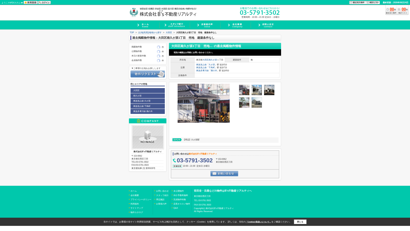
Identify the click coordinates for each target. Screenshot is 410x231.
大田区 (205, 60)
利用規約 (135, 204)
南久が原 (213, 60)
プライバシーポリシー (141, 199)
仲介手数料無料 (180, 195)
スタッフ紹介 (162, 195)
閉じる (300, 222)
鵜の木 (214, 70)
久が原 (212, 64)
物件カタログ (137, 212)
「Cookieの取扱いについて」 (258, 222)
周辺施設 (160, 199)
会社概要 (135, 195)
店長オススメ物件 (181, 204)
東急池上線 (201, 64)
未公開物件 (178, 191)
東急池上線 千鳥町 (142, 106)
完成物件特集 (179, 199)
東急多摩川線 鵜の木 (143, 111)
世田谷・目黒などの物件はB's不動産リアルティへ (223, 190)
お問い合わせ (162, 191)
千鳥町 (212, 67)
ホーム (134, 191)
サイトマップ (137, 208)
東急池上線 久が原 (142, 101)
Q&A (175, 208)
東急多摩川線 (202, 70)
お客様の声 (161, 204)
